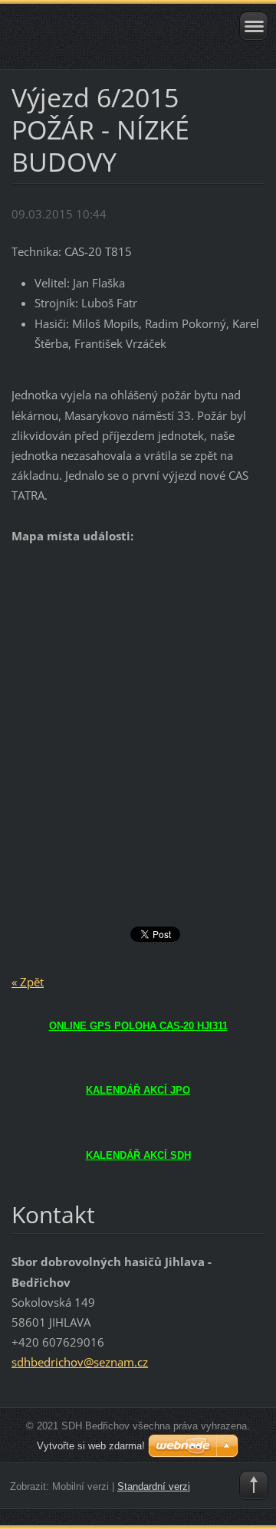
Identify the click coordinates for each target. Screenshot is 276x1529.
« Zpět (28, 981)
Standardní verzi (153, 1486)
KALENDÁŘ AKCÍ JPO (138, 1090)
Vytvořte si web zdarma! (91, 1446)
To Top (253, 1485)
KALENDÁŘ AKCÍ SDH (138, 1155)
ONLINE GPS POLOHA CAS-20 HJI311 (138, 1026)
